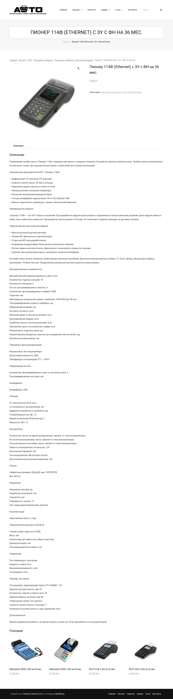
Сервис (140, 694)
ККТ (30, 60)
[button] (78, 68)
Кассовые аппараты (43, 60)
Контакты (156, 694)
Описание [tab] (18, 145)
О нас (147, 694)
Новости (131, 694)
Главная (66, 42)
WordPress (59, 694)
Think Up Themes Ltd (32, 694)
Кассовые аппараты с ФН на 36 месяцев (74, 60)
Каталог (22, 60)
